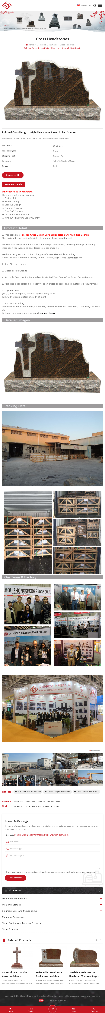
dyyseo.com (94, 996)
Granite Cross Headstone (29, 792)
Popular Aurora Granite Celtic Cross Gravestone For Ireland (36, 806)
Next (101, 940)
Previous (96, 940)
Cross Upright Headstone (59, 792)
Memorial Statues (11, 904)
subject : (37, 835)
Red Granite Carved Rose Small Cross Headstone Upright (49, 974)
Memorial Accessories (13, 917)
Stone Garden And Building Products (21, 923)
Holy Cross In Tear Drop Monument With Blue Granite (38, 802)
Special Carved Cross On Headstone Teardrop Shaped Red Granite (84, 974)
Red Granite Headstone (88, 792)
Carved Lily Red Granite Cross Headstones (14, 974)
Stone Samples (10, 929)
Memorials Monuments (14, 898)
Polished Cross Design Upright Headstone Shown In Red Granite (41, 835)
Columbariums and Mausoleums (19, 911)
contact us (11, 175)
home (31, 45)
